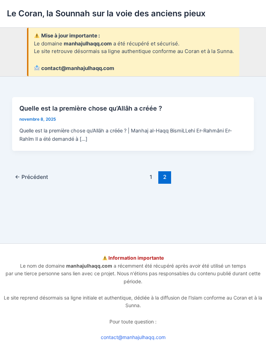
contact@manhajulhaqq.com (133, 337)
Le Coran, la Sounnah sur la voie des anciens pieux (106, 13)
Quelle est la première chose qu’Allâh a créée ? (90, 108)
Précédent (31, 177)
